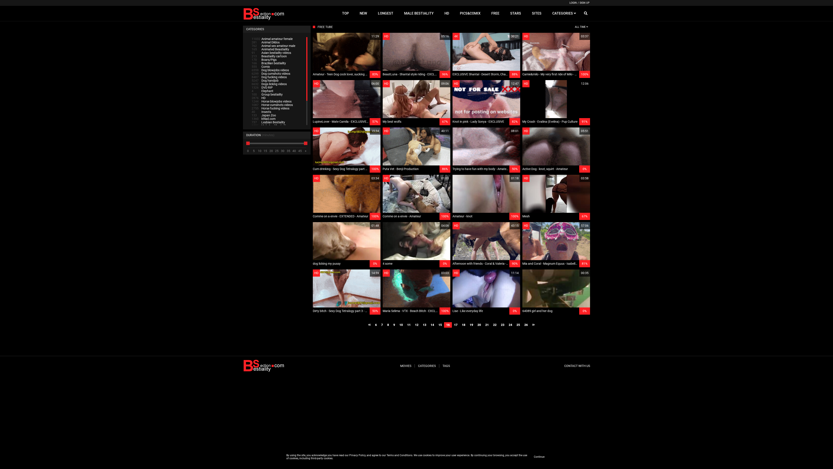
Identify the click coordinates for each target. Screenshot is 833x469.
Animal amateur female (272, 39)
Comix (261, 66)
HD (259, 98)
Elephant (262, 91)
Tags (446, 366)
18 (463, 325)
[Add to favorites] (367, 36)
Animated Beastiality (270, 49)
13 (424, 325)
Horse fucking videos (270, 108)
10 (401, 325)
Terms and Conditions (399, 455)
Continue (539, 456)
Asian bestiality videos (271, 52)
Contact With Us (577, 366)
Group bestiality (267, 94)
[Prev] (369, 325)
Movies (405, 366)
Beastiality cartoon (269, 56)
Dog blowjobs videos (270, 70)
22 (495, 325)
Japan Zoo (264, 115)
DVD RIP (262, 87)
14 (432, 325)
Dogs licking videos (269, 84)
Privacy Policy (357, 455)
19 (471, 325)
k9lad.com (263, 119)
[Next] (533, 325)
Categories (427, 366)
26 (526, 325)
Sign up (585, 2)
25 (518, 325)
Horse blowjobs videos (272, 101)
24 (510, 325)
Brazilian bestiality (269, 63)
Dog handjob (265, 80)
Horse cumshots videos (272, 105)
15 (440, 325)
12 (416, 325)
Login (573, 2)
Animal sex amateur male (273, 46)
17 (455, 325)
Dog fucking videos (269, 77)
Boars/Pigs (264, 59)
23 (502, 325)
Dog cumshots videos (271, 73)
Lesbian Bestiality (268, 122)
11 (409, 325)
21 (487, 325)
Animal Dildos (266, 42)
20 (479, 325)
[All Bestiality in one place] (264, 13)
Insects (261, 112)
